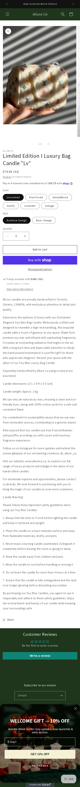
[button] (7, 14)
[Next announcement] (73, 4)
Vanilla (11, 205)
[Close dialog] (75, 708)
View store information (20, 289)
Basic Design (44, 220)
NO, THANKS (40, 766)
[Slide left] (32, 144)
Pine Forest (36, 197)
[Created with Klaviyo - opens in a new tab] (40, 785)
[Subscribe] (61, 695)
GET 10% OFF (40, 754)
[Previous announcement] (7, 4)
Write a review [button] (40, 656)
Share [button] (10, 619)
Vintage (49, 205)
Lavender (30, 205)
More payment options (40, 269)
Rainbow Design (17, 220)
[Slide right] (48, 144)
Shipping (7, 177)
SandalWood (60, 197)
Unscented (13, 197)
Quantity (7, 228)
